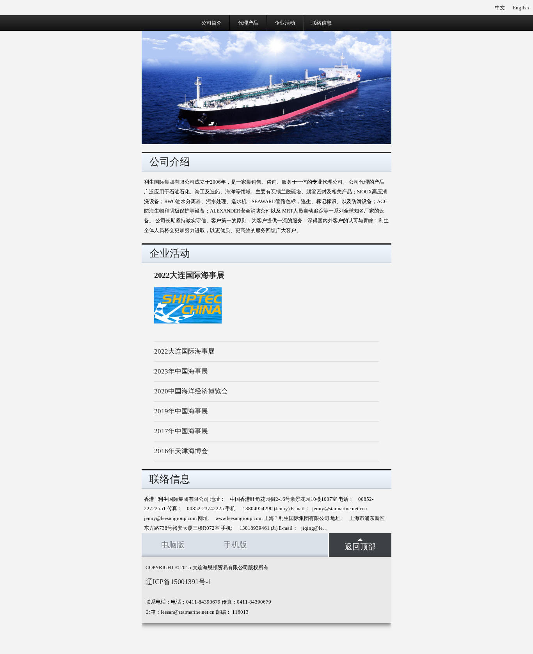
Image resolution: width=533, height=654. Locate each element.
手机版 (235, 545)
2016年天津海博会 (181, 451)
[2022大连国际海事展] (188, 322)
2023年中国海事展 (181, 371)
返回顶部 (360, 547)
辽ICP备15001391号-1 (178, 582)
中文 (500, 8)
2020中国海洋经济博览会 (191, 391)
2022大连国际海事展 (184, 351)
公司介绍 (169, 162)
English (521, 8)
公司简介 (211, 23)
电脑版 (173, 545)
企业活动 (285, 23)
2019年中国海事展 (181, 411)
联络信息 (321, 23)
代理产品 (248, 23)
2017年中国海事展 (181, 431)
